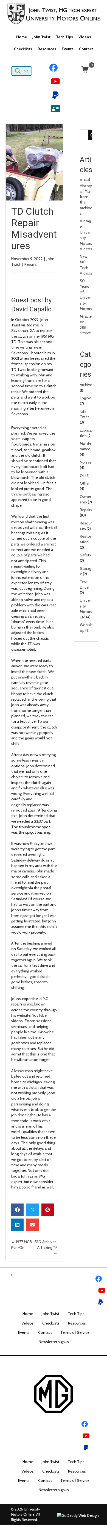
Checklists (51, 1323)
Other (85, 483)
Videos (27, 1323)
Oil (82, 475)
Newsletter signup (54, 1341)
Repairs (30, 264)
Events (24, 1332)
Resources (77, 1323)
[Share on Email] (32, 1225)
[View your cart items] (85, 69)
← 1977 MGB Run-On (21, 1244)
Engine (85, 398)
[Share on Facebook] (17, 1210)
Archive (86, 384)
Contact (45, 1332)
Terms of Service (74, 1332)
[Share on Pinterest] (47, 1210)
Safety (85, 555)
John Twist (50, 1313)
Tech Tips (76, 1313)
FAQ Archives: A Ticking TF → (46, 1247)
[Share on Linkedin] (17, 1225)
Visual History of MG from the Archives (86, 197)
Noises (86, 462)
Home (27, 1313)
